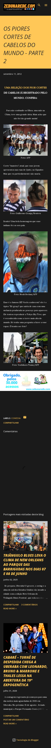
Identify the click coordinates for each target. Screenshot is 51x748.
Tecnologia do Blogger (27, 740)
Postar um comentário (16, 719)
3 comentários (29, 604)
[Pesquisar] (39, 5)
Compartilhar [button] (11, 422)
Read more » (10, 608)
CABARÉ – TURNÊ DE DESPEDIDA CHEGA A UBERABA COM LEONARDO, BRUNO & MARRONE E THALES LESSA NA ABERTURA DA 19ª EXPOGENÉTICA (25, 671)
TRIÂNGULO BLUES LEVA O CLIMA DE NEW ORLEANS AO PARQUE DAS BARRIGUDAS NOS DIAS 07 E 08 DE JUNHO (24, 564)
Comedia (16, 418)
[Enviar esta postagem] (24, 418)
